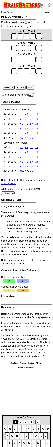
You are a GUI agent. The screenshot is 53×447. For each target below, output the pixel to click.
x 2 (26, 114)
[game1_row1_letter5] (39, 36)
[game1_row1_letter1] (14, 36)
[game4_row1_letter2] (20, 71)
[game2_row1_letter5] (39, 48)
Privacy (23, 363)
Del (43, 443)
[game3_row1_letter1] (14, 59)
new (30, 87)
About (38, 363)
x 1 (21, 114)
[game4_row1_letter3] (26, 71)
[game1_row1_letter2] (20, 36)
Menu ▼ (48, 12)
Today (10, 12)
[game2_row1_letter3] (26, 48)
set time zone (8, 193)
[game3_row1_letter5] (39, 59)
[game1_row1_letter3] (26, 36)
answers (8, 87)
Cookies (14, 363)
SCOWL (24, 339)
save (30, 26)
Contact (31, 363)
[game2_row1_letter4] (33, 48)
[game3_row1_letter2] (20, 59)
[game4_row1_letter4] (33, 71)
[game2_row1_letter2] (20, 48)
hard (29, 22)
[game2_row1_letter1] (14, 48)
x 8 (36, 114)
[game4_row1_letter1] (14, 71)
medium (21, 22)
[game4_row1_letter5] (39, 71)
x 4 (31, 114)
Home (3, 12)
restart (20, 87)
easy (14, 22)
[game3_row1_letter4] (33, 59)
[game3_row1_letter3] (26, 59)
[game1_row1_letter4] (33, 36)
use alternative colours (16, 95)
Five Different (26, 138)
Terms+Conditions (26, 368)
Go (48, 443)
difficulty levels (8, 183)
